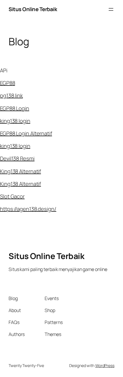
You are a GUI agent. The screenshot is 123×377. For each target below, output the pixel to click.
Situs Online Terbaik (33, 9)
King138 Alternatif (20, 171)
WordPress (104, 365)
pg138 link (11, 95)
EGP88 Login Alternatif (26, 133)
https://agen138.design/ (28, 209)
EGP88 (7, 83)
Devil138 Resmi (17, 158)
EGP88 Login (14, 108)
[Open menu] (111, 9)
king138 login (15, 121)
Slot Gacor (12, 196)
